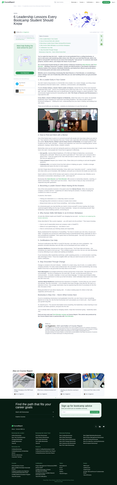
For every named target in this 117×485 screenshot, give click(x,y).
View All (14, 443)
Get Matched (106, 2)
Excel (60, 467)
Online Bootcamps (16, 435)
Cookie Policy (58, 480)
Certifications (90, 2)
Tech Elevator (62, 179)
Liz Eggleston (25, 32)
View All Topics (63, 473)
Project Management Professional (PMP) (46, 465)
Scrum (61, 469)
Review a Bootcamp (17, 455)
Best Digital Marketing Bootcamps (92, 435)
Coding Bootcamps (17, 449)
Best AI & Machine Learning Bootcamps (93, 441)
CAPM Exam (86, 467)
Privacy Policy (45, 480)
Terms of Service (52, 480)
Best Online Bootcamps (65, 437)
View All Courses (16, 476)
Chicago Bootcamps (17, 439)
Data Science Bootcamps (42, 437)
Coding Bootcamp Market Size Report (45, 451)
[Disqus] (68, 352)
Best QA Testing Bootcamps (90, 439)
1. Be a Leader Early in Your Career (48, 38)
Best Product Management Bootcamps (93, 437)
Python (61, 471)
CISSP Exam (86, 469)
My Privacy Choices (70, 480)
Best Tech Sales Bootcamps (66, 445)
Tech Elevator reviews (59, 314)
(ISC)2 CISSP (39, 467)
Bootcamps (73, 2)
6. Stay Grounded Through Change (48, 49)
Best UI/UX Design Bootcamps (67, 441)
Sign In (113, 2)
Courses (81, 2)
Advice (97, 2)
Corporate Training (16, 457)
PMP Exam (86, 465)
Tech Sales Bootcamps (42, 441)
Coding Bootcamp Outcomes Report (45, 453)
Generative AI (63, 465)
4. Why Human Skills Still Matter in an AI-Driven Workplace (54, 45)
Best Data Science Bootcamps (67, 439)
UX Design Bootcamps (42, 439)
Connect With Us (20, 429)
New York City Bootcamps (18, 437)
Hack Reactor (86, 64)
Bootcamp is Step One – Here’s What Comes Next (52, 52)
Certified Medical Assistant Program (21, 474)
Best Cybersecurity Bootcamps (67, 443)
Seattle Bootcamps (17, 441)
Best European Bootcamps (90, 443)
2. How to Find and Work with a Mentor (49, 41)
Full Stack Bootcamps (41, 435)
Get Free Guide (94, 412)
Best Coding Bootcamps (65, 435)
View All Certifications (41, 476)
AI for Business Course (18, 465)
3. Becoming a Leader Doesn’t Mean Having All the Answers (55, 43)
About (13, 429)
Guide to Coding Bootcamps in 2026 (45, 449)
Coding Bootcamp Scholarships (20, 451)
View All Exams (87, 475)
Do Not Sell (64, 480)
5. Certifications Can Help (46, 47)
